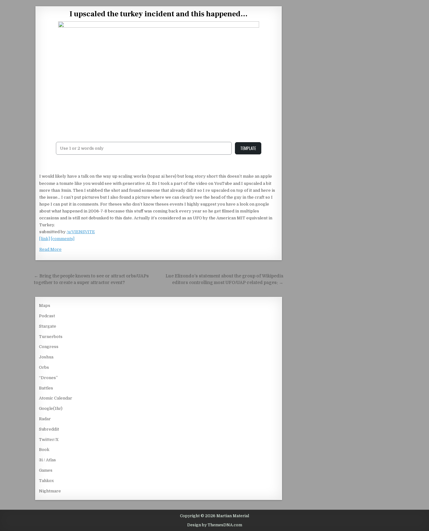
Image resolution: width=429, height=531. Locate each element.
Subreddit (49, 429)
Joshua (46, 357)
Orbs (44, 367)
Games (45, 470)
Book (44, 449)
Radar (45, 418)
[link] (44, 238)
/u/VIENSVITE (81, 231)
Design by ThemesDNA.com (214, 525)
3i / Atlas (47, 460)
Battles (46, 388)
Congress (48, 346)
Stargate (47, 326)
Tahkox (46, 480)
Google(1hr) (50, 408)
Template (248, 148)
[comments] (62, 238)
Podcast (47, 316)
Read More (50, 249)
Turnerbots (50, 336)
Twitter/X (49, 439)
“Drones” (48, 377)
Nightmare (50, 491)
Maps (44, 305)
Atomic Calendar (55, 398)
